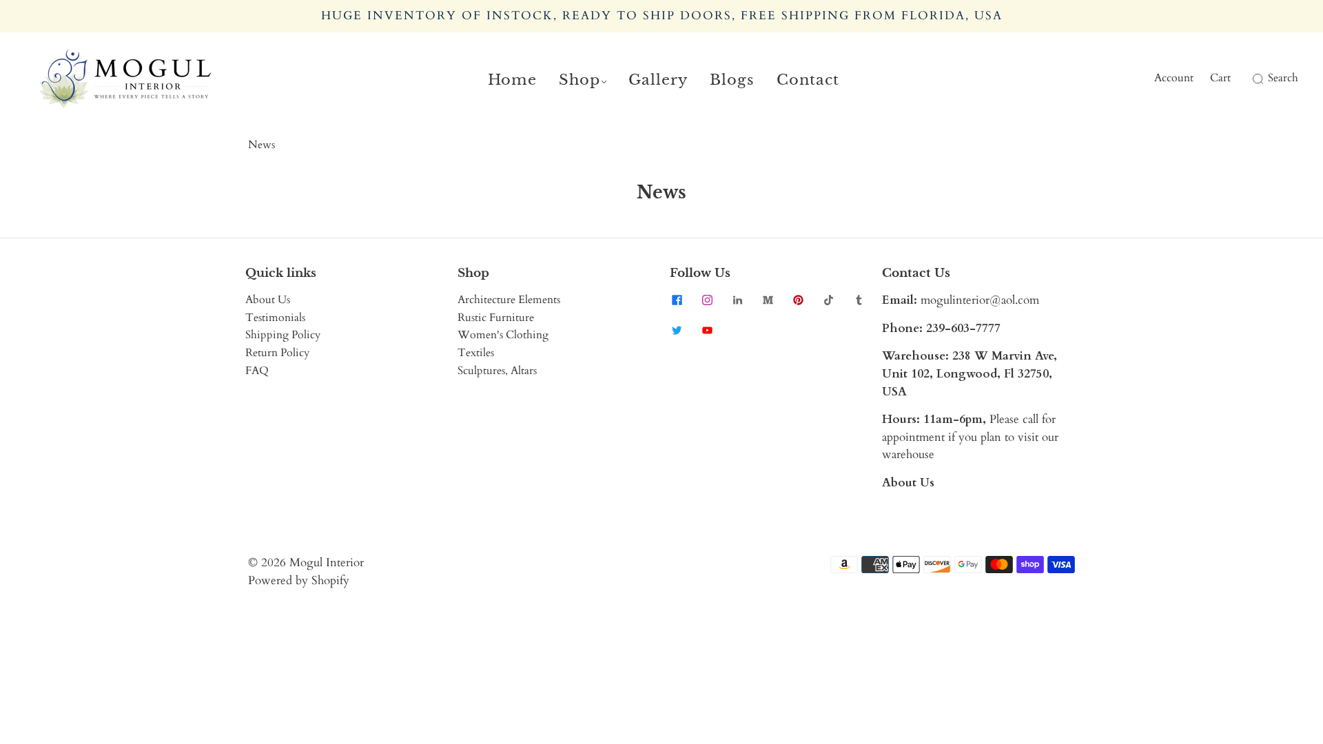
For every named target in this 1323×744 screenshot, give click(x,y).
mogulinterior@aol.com (980, 300)
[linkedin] (737, 300)
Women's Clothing (503, 334)
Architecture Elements (509, 299)
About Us (267, 299)
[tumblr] (858, 300)
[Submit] (1255, 78)
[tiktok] (828, 300)
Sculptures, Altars (497, 370)
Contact (808, 80)
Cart (1220, 77)
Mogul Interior (326, 562)
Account (1173, 77)
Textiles (476, 352)
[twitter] (677, 330)
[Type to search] (1249, 78)
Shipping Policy (282, 334)
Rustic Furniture (496, 317)
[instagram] (707, 300)
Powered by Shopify (298, 580)
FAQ (257, 370)
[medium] (767, 300)
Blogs (732, 80)
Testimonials (275, 317)
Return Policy (277, 352)
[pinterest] (798, 300)
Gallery (658, 80)
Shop (579, 80)
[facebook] (677, 300)
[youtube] (707, 330)
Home (512, 80)
